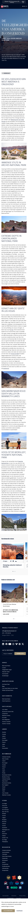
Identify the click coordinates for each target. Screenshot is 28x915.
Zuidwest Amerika (6, 757)
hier (12, 329)
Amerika (4, 732)
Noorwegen (4, 740)
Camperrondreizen (6, 850)
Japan (3, 744)
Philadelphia (5, 841)
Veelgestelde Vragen (7, 669)
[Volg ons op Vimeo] (16, 644)
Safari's (3, 862)
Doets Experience (6, 701)
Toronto (4, 825)
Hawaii (3, 787)
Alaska (3, 789)
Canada (4, 734)
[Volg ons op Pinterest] (20, 644)
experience (6, 368)
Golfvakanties (5, 868)
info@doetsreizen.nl (9, 631)
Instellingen (20, 910)
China (3, 746)
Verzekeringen (5, 675)
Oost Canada (5, 793)
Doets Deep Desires (6, 856)
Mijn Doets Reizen (6, 665)
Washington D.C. (6, 829)
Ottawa (4, 835)
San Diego (4, 839)
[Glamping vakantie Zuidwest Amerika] (12, 550)
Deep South (5, 781)
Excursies (4, 717)
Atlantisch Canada (6, 795)
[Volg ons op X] (23, 644)
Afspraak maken (6, 671)
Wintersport (5, 860)
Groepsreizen (5, 870)
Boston (3, 831)
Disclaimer (13, 895)
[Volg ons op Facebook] (6, 644)
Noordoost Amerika (6, 783)
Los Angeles (5, 807)
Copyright (18, 898)
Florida (3, 773)
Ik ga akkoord (8, 910)
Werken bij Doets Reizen (7, 690)
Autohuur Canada (6, 723)
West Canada (5, 759)
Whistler (4, 813)
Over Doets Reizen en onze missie (10, 688)
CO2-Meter (5, 709)
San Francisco (5, 809)
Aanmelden (20, 653)
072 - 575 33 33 (6, 633)
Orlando (4, 823)
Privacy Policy (22, 895)
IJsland (3, 736)
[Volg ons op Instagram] (13, 644)
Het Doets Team (6, 684)
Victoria (4, 815)
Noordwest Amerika (6, 775)
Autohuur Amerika (6, 721)
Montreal (4, 821)
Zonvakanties (5, 864)
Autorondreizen (5, 852)
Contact (4, 667)
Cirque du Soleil (15, 353)
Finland (3, 742)
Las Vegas (4, 803)
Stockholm (4, 827)
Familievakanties (6, 866)
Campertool (5, 713)
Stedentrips (5, 858)
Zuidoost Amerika (6, 779)
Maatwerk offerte (6, 715)
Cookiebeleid (10, 898)
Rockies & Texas (6, 777)
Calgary (4, 817)
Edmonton (4, 833)
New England (5, 785)
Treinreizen (4, 854)
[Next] (25, 555)
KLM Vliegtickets (6, 719)
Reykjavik (4, 819)
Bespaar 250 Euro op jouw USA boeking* (14, 2)
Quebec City (5, 837)
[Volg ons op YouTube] (10, 644)
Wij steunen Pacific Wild (7, 711)
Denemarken (5, 748)
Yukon (3, 791)
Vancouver (4, 805)
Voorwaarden (5, 673)
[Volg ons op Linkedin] (3, 644)
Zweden (4, 738)
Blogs (3, 686)
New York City (5, 811)
